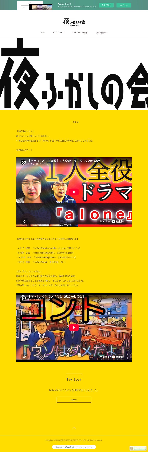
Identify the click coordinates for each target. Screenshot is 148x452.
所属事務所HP (101, 33)
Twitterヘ (74, 399)
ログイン (123, 5)
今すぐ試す (106, 5)
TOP (43, 33)
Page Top (74, 428)
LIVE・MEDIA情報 (80, 33)
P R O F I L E (58, 33)
